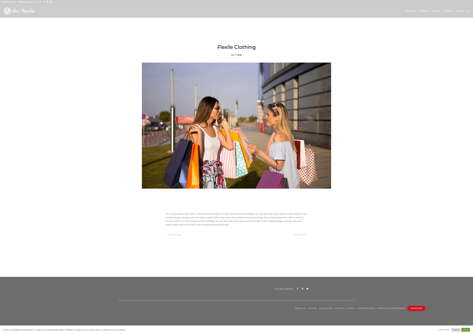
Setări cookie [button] (444, 330)
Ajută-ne (435, 11)
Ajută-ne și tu (326, 308)
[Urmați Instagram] (302, 289)
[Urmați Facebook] (298, 289)
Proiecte (424, 11)
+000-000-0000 (9, 2)
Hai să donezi (416, 308)
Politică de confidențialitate (391, 308)
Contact (460, 11)
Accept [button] (465, 330)
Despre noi (410, 11)
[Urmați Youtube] (307, 289)
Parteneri (448, 11)
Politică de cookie (366, 308)
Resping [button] (456, 330)
